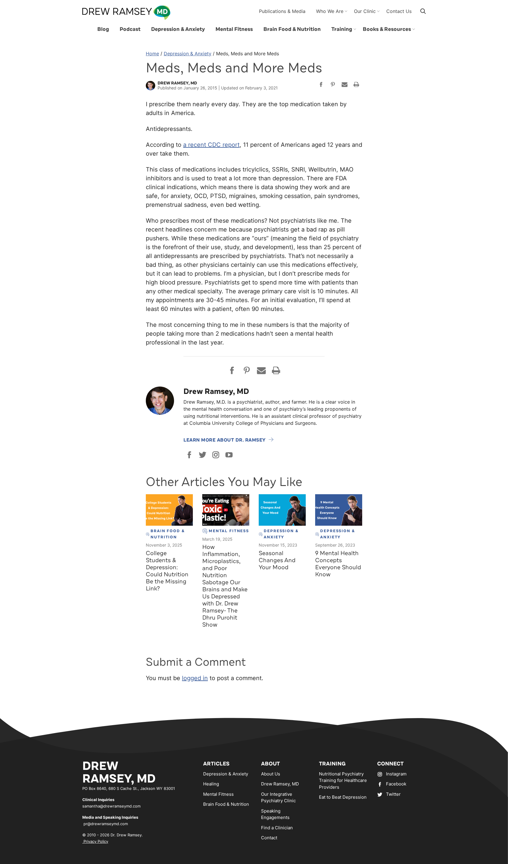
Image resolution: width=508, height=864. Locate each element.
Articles (216, 763)
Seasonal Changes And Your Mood (277, 560)
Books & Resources (387, 29)
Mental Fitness (234, 29)
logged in (195, 678)
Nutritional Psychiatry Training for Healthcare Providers (343, 780)
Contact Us (399, 11)
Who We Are (329, 11)
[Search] (423, 11)
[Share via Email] (344, 85)
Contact (269, 837)
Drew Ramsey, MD (280, 784)
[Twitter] (202, 455)
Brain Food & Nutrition (292, 29)
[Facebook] (189, 455)
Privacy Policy (95, 841)
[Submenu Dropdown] (355, 29)
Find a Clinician (277, 827)
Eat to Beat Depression (343, 797)
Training (341, 29)
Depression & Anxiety (178, 29)
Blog (103, 29)
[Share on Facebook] (321, 85)
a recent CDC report (211, 144)
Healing (211, 784)
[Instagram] (216, 455)
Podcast (130, 29)
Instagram (396, 774)
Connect (390, 763)
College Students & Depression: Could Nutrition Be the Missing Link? (167, 570)
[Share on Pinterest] (333, 85)
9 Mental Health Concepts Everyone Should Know (338, 563)
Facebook (396, 784)
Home (152, 53)
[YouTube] (229, 455)
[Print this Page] (356, 85)
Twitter (393, 794)
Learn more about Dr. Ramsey (224, 440)
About (270, 763)
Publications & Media (282, 11)
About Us (270, 774)
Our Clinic (365, 11)
